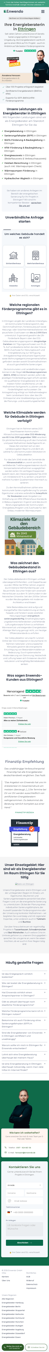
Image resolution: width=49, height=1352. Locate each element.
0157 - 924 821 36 (23, 1148)
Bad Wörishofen (16, 932)
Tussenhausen (21, 929)
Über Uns (6, 1280)
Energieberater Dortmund (13, 1318)
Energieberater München (13, 1322)
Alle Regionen (8, 1299)
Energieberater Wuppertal (13, 1310)
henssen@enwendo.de (25, 1153)
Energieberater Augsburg (13, 1329)
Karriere (5, 1277)
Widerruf (30, 1280)
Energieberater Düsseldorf (13, 1333)
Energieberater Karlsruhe (13, 1314)
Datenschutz (31, 1284)
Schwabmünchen (37, 929)
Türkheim (41, 919)
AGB (28, 1277)
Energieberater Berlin (11, 1306)
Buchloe (27, 922)
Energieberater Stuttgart (12, 1326)
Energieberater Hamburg (12, 1303)
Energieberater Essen (11, 1337)
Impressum (31, 1288)
